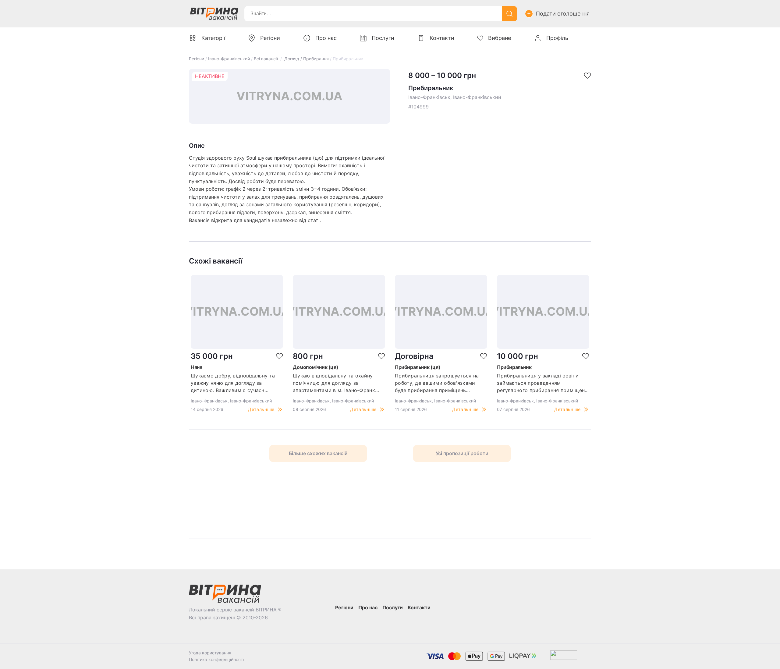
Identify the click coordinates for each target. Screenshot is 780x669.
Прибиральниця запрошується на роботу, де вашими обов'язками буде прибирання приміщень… (437, 383)
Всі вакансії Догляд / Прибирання (291, 58)
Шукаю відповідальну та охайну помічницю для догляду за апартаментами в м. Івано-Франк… (336, 383)
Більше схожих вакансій (318, 453)
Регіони (196, 58)
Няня (196, 367)
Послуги (383, 38)
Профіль (557, 38)
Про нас (326, 38)
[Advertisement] (274, 500)
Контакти (442, 38)
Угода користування (210, 652)
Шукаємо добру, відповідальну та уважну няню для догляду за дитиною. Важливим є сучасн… (233, 383)
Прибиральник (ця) (417, 367)
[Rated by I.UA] (563, 656)
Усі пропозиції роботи (462, 453)
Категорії (213, 38)
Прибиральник (514, 367)
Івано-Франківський (229, 58)
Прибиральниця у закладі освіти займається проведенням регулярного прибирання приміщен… (543, 383)
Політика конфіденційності (216, 659)
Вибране (499, 38)
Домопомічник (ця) (315, 367)
